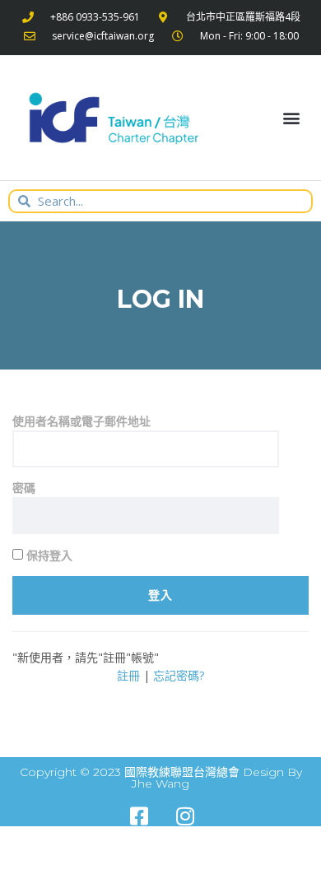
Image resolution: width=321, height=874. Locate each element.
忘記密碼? (178, 675)
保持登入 (47, 555)
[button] (291, 118)
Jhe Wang (160, 783)
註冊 (128, 675)
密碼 (23, 487)
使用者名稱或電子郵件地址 (81, 421)
